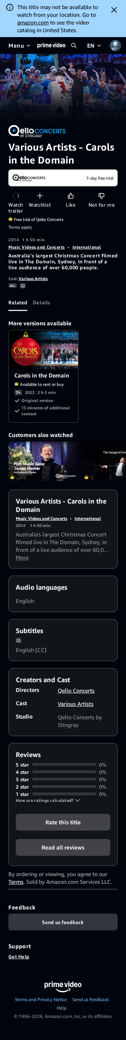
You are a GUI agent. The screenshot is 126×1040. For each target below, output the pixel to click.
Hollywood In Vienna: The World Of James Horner (43, 461)
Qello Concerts (76, 690)
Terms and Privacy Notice (41, 999)
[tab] (17, 302)
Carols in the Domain (44, 350)
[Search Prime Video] (74, 45)
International (86, 247)
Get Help (18, 956)
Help (61, 1008)
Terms (15, 881)
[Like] (70, 195)
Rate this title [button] (63, 821)
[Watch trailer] (15, 195)
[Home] (51, 45)
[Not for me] (101, 195)
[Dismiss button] (114, 10)
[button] (48, 800)
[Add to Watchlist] (40, 195)
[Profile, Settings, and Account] (115, 45)
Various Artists (33, 278)
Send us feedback (90, 999)
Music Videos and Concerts (36, 247)
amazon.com (33, 22)
